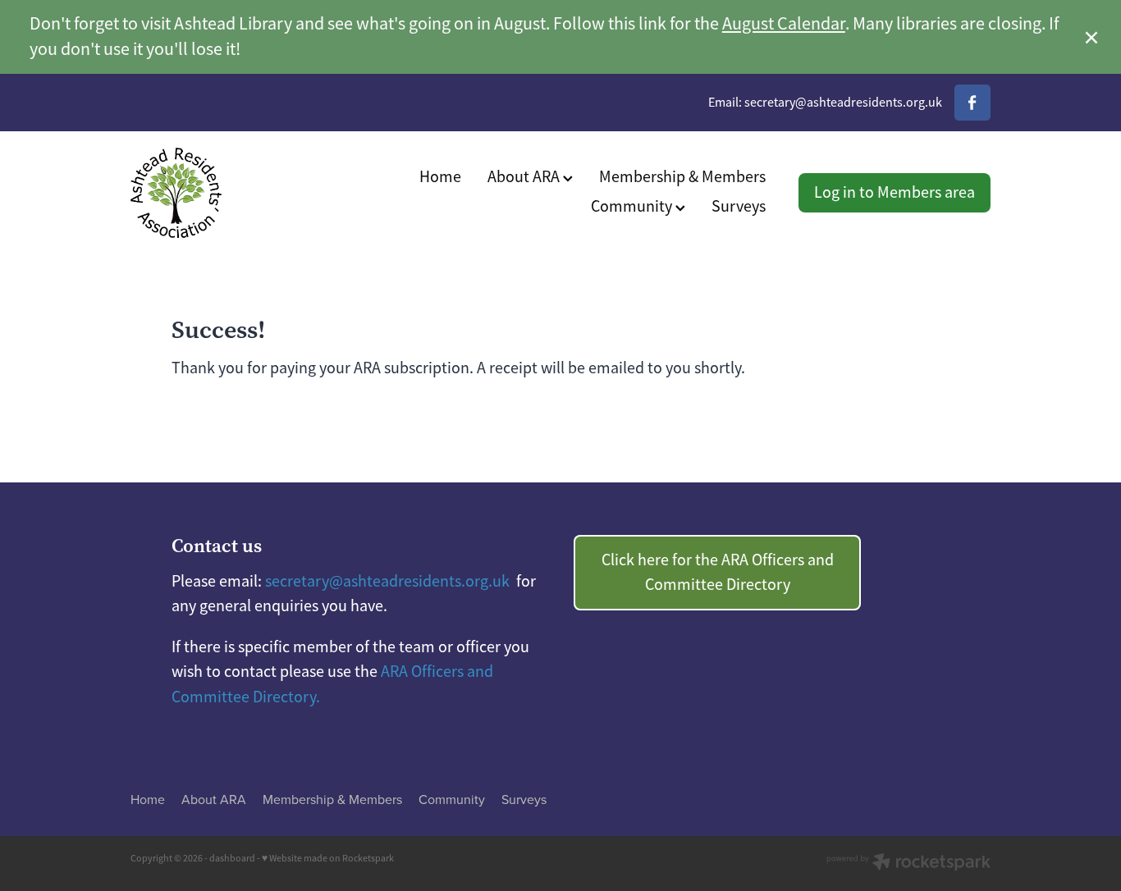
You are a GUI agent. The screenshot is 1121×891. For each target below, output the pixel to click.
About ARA (525, 177)
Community (633, 206)
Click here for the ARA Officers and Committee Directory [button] (718, 572)
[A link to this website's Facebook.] (972, 103)
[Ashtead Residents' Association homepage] (216, 193)
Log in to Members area (894, 192)
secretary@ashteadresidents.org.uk (843, 102)
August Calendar (783, 23)
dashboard (232, 858)
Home (440, 177)
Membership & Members (682, 177)
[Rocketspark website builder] (908, 863)
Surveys (738, 206)
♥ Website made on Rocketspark (328, 858)
